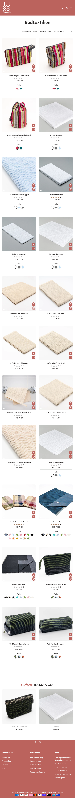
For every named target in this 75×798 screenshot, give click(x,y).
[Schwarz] (32, 534)
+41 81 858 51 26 (61, 771)
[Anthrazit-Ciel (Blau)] (56, 657)
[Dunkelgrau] (56, 148)
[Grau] (21, 538)
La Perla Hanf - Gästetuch (19, 363)
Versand (5, 765)
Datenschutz (7, 761)
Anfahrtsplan (60, 777)
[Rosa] (9, 538)
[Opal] (57, 534)
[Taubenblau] (6, 534)
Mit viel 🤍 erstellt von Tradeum (50, 792)
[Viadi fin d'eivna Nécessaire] (56, 564)
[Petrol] (21, 88)
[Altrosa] (9, 534)
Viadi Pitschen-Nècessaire (56, 644)
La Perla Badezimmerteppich (19, 195)
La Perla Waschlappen (56, 462)
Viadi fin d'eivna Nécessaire (56, 584)
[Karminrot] (24, 534)
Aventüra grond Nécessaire (19, 76)
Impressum (6, 757)
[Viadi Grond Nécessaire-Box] (19, 624)
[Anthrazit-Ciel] (56, 597)
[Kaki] (17, 534)
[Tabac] (24, 538)
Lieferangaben (35, 765)
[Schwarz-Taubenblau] (43, 534)
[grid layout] (36, 31)
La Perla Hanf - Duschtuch (56, 314)
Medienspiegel (35, 768)
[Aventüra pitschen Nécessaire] (56, 55)
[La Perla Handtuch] (56, 234)
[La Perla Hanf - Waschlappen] (56, 392)
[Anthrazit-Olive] (52, 597)
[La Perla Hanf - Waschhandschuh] (19, 392)
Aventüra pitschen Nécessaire (56, 76)
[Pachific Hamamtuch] (19, 564)
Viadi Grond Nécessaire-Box (19, 644)
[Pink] (17, 88)
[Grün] (28, 534)
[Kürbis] (13, 538)
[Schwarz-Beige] (46, 534)
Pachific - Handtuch (56, 522)
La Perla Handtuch (56, 254)
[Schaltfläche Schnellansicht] (33, 66)
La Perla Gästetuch (19, 254)
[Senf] (17, 538)
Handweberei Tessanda (28, 792)
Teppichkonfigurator (38, 772)
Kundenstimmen (36, 761)
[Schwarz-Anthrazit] (50, 534)
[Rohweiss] (69, 534)
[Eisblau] (59, 148)
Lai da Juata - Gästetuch (19, 522)
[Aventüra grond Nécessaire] (19, 55)
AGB (3, 768)
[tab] (3, 71)
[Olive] (28, 538)
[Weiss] (52, 148)
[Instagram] (40, 742)
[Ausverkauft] (33, 308)
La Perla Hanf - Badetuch (19, 314)
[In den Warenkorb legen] (33, 70)
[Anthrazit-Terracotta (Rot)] (59, 597)
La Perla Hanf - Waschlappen (56, 413)
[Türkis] (54, 534)
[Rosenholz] (21, 534)
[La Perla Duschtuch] (56, 174)
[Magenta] (54, 88)
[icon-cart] (67, 8)
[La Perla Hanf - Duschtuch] (56, 293)
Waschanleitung (36, 757)
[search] (62, 8)
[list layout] (34, 31)
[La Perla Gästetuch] (19, 234)
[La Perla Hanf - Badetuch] (19, 293)
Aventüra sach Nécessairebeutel (19, 135)
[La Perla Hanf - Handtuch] (56, 343)
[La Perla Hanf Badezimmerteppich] (19, 442)
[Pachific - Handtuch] (56, 501)
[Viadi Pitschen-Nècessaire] (56, 624)
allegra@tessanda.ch (63, 774)
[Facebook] (35, 742)
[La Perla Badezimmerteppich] (19, 174)
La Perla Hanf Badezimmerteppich (19, 462)
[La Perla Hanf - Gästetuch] (19, 343)
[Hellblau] (13, 534)
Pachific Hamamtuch (19, 584)
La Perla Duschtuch (56, 195)
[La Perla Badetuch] (56, 115)
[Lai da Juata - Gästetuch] (19, 501)
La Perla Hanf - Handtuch (56, 363)
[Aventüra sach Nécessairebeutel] (19, 115)
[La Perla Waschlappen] (56, 442)
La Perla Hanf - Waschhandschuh (19, 413)
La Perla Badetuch (56, 135)
